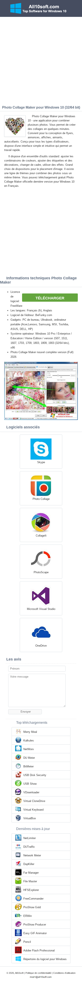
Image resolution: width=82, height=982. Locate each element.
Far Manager (31, 872)
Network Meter (32, 855)
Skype (41, 462)
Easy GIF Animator (35, 933)
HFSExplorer (31, 890)
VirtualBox (29, 818)
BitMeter (28, 766)
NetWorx (28, 749)
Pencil (27, 941)
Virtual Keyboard (33, 809)
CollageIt (41, 535)
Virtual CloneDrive (34, 801)
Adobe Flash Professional (39, 950)
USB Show (30, 783)
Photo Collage (41, 498)
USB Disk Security (34, 775)
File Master (30, 881)
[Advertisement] (41, 60)
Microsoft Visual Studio (41, 609)
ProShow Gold (32, 907)
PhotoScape (41, 572)
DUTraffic (29, 846)
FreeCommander (33, 898)
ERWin (27, 915)
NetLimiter (29, 838)
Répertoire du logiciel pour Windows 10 (45, 959)
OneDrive (41, 645)
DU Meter (29, 757)
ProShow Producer (34, 924)
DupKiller (28, 864)
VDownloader (31, 792)
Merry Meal (30, 731)
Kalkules (28, 740)
